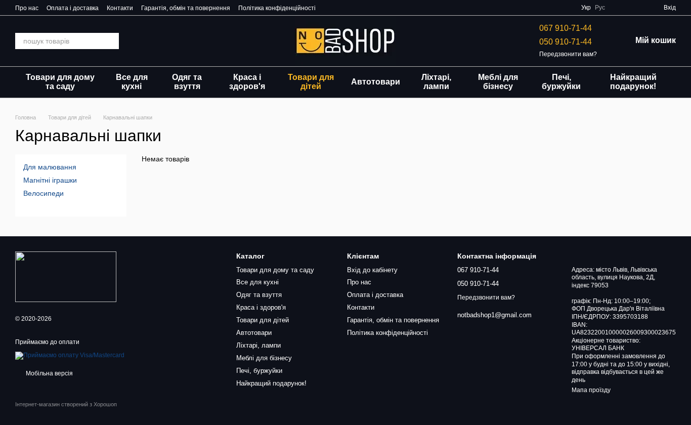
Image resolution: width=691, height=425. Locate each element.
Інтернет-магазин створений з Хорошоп (66, 404)
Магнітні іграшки (50, 180)
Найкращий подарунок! (633, 82)
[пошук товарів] (111, 41)
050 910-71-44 (565, 41)
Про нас (26, 8)
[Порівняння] (637, 8)
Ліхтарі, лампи (436, 82)
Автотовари (375, 81)
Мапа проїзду (591, 390)
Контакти (120, 8)
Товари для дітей (311, 82)
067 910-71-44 (565, 28)
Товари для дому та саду (60, 82)
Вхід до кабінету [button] (372, 270)
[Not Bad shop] (65, 276)
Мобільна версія (48, 373)
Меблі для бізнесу (498, 82)
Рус (600, 8)
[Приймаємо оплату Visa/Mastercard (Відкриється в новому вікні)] (69, 355)
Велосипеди (43, 193)
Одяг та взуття (187, 82)
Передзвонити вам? (568, 54)
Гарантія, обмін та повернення (185, 8)
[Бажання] (619, 8)
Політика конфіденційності (277, 8)
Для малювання (49, 167)
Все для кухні (132, 82)
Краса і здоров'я (247, 82)
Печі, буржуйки (561, 82)
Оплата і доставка (73, 8)
